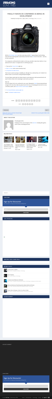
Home (23, 397)
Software (18, 270)
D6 (33, 56)
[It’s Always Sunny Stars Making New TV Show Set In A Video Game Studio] (32, 139)
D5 (31, 55)
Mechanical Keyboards (17, 286)
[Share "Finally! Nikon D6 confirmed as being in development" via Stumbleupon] (34, 100)
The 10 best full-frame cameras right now (14, 90)
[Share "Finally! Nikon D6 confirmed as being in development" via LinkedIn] (29, 100)
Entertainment (19, 281)
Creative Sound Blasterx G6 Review (42, 145)
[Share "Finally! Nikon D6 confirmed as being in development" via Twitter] (19, 100)
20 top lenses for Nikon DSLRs (12, 70)
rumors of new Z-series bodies (22, 86)
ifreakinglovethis (18, 18)
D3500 (35, 83)
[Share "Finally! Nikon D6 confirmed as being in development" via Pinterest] (26, 100)
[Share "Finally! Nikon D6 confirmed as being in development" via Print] (39, 100)
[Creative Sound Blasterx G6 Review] (43, 139)
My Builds (23, 286)
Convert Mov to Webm (13, 269)
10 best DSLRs (15, 66)
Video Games (38, 281)
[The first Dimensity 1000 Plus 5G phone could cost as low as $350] (20, 139)
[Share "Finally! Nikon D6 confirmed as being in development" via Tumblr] (24, 100)
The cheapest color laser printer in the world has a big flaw (9, 145)
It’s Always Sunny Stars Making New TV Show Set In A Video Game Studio (32, 145)
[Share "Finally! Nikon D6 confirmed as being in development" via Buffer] (32, 100)
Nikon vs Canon (9, 68)
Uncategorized (33, 281)
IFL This (7, 397)
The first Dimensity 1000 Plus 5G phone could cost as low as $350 (20, 146)
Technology (31, 18)
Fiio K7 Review (11, 274)
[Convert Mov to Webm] (5, 270)
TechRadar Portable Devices (14, 92)
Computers (15, 270)
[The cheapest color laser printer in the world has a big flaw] (9, 139)
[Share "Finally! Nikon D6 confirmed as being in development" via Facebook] (16, 100)
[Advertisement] (13, 229)
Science (39, 397)
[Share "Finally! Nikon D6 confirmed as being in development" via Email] (37, 100)
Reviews (14, 276)
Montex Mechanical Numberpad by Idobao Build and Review (21, 285)
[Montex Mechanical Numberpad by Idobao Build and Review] (5, 286)
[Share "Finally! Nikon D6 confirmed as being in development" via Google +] (21, 100)
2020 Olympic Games (13, 55)
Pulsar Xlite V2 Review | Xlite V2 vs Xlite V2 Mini (18, 290)
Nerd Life (34, 122)
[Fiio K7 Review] (5, 275)
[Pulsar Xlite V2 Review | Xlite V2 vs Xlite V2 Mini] (5, 291)
